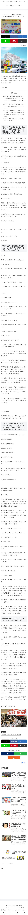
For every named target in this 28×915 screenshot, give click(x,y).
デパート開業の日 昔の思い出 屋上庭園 (12, 734)
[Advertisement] (13, 884)
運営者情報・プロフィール (7, 910)
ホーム (7, 907)
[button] (22, 41)
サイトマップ (20, 907)
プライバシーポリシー (20, 910)
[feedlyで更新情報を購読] (20, 753)
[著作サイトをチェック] (7, 753)
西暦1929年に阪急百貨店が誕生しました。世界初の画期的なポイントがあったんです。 (14, 106)
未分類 (4, 732)
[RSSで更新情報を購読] (14, 757)
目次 (12, 93)
